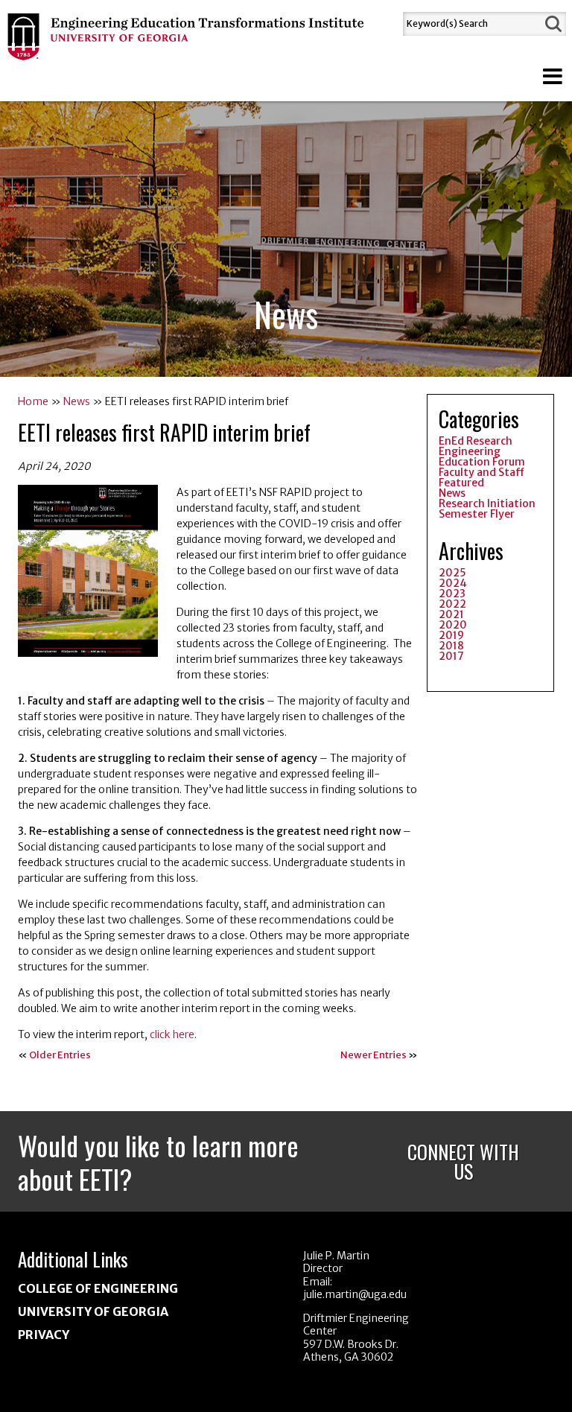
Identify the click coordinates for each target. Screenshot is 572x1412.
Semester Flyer (477, 514)
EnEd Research (475, 441)
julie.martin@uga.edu (355, 1294)
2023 (452, 593)
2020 (453, 625)
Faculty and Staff (481, 472)
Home (33, 401)
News (76, 401)
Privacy (43, 1334)
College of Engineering (98, 1288)
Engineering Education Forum (482, 456)
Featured (461, 482)
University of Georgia (93, 1311)
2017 (451, 656)
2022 (452, 604)
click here (172, 1034)
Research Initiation (487, 503)
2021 (451, 614)
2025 (452, 572)
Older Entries (60, 1055)
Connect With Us (463, 1161)
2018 (451, 645)
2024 (453, 583)
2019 (451, 635)
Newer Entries (373, 1055)
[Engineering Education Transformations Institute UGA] (186, 51)
